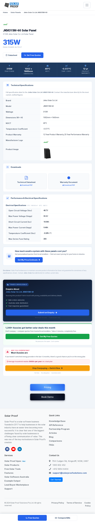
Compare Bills (64, 518)
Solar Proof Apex (14, 461)
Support (8, 489)
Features (8, 473)
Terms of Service (74, 503)
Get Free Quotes (34, 55)
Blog (51, 437)
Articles (53, 433)
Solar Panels (16, 12)
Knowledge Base (57, 421)
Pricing (47, 387)
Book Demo (47, 397)
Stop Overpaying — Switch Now (46, 368)
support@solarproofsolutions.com (70, 473)
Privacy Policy (57, 503)
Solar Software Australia (16, 477)
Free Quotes (33, 518)
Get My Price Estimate (28, 260)
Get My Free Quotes (48, 336)
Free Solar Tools (12, 469)
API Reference (56, 425)
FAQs (51, 445)
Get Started (55, 479)
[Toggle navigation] (87, 5)
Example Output (12, 481)
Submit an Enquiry (46, 312)
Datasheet (12, 55)
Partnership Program (59, 429)
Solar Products (11, 465)
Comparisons (55, 441)
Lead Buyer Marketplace (16, 485)
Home (5, 12)
